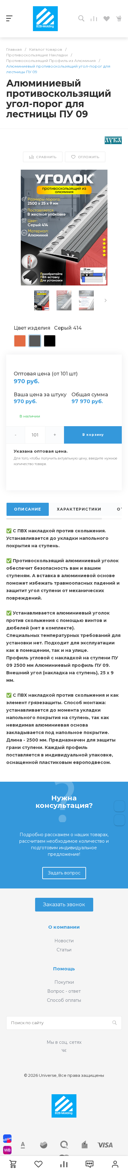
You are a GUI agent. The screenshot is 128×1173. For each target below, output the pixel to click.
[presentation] (105, 300)
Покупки (64, 982)
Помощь (64, 969)
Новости (64, 941)
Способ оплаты (64, 1000)
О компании (64, 927)
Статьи (64, 950)
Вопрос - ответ (64, 991)
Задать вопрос (64, 873)
